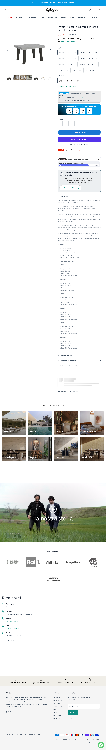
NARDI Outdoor (31, 17)
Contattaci (56, 703)
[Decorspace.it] (53, 10)
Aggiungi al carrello (79, 132)
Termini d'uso (57, 706)
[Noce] (66, 80)
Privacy (55, 709)
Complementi (52, 17)
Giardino (19, 17)
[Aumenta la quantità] (72, 123)
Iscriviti (72, 712)
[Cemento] (60, 80)
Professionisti (93, 17)
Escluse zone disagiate (68, 41)
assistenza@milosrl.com (14, 628)
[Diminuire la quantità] (60, 123)
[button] (53, 509)
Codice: (56, 4)
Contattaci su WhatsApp (70, 188)
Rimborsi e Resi (58, 700)
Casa (42, 17)
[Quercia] (78, 80)
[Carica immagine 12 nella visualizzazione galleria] (29, 49)
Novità (10, 17)
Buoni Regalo (57, 715)
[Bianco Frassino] (72, 80)
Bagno (72, 17)
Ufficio (63, 17)
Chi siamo (56, 697)
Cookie (55, 712)
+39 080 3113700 (12, 621)
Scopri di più (86, 98)
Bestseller (81, 17)
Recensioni (57, 718)
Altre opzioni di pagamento (79, 144)
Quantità (61, 119)
